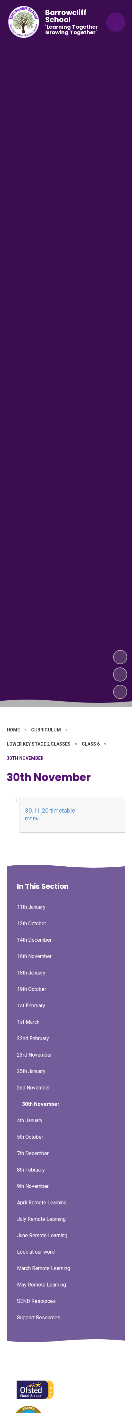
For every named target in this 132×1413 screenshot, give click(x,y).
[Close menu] (115, 22)
